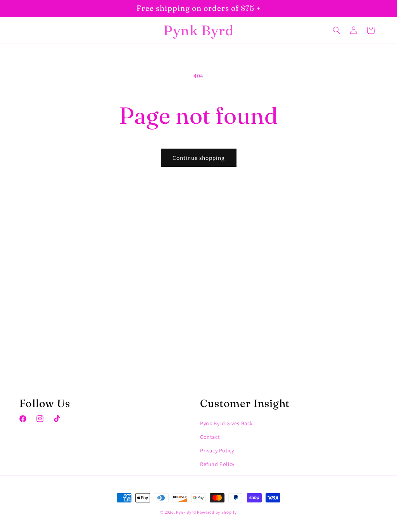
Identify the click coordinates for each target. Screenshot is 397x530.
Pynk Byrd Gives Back (226, 423)
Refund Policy (217, 464)
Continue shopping (199, 157)
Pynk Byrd (186, 512)
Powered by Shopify (217, 512)
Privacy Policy (217, 450)
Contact (210, 436)
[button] (336, 30)
